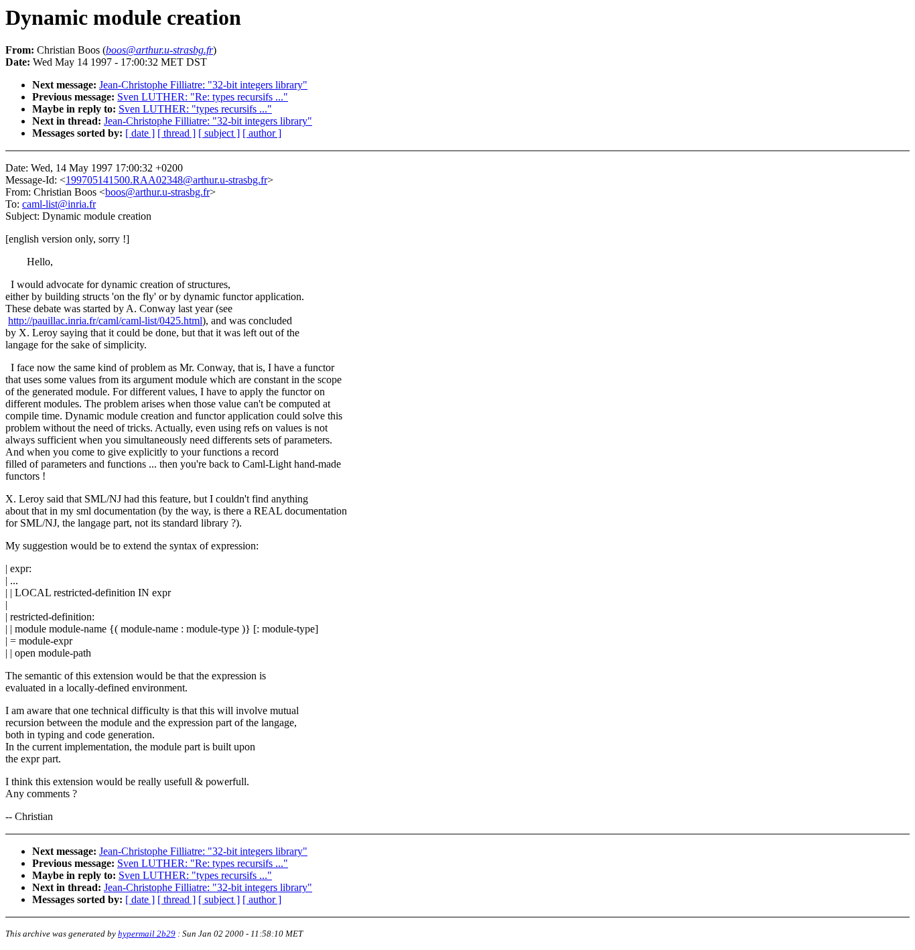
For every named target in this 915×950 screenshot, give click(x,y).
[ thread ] (176, 133)
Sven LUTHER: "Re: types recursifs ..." (202, 97)
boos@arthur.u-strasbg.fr (157, 192)
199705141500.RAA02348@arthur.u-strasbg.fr (166, 180)
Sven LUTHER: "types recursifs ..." (195, 109)
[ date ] (140, 133)
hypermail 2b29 (146, 934)
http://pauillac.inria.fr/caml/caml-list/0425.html (105, 320)
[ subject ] (219, 133)
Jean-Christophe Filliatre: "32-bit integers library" (203, 84)
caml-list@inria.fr (59, 204)
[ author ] (261, 133)
